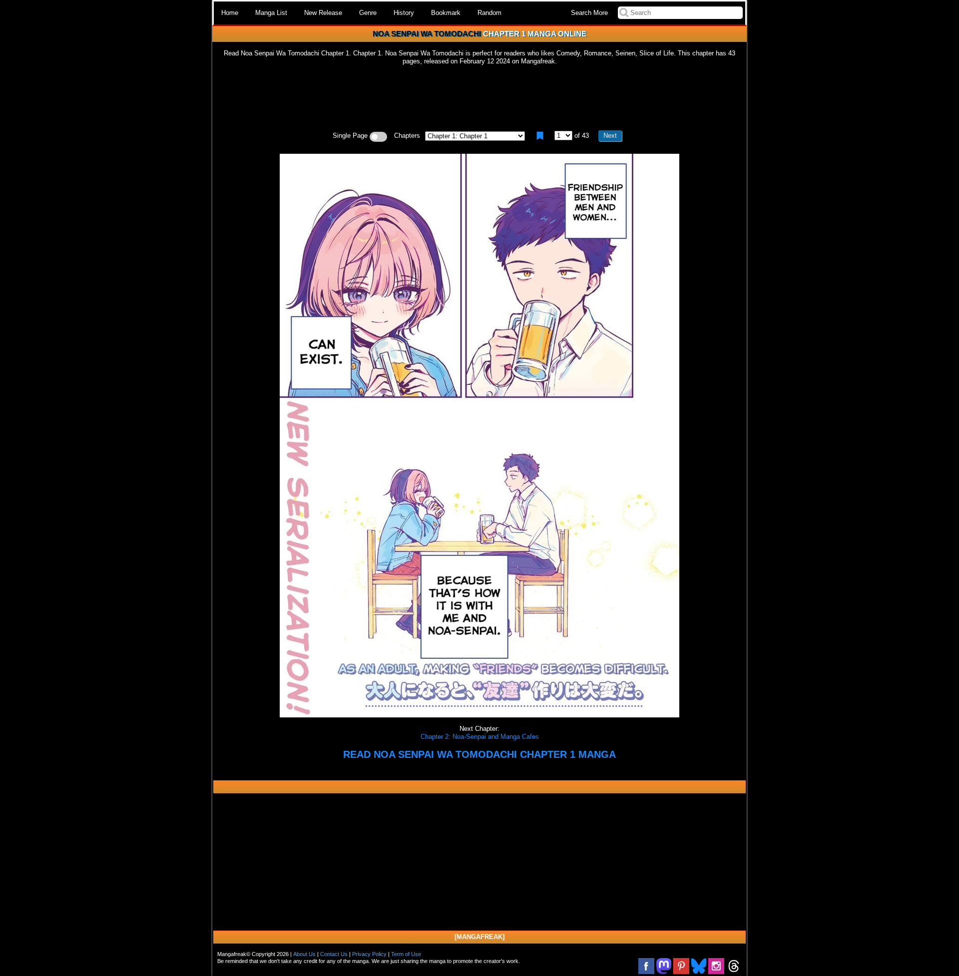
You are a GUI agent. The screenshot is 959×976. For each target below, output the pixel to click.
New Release (323, 12)
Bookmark (446, 12)
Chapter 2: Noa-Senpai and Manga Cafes (480, 736)
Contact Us (334, 954)
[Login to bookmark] (539, 135)
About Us (304, 954)
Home (229, 12)
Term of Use (406, 954)
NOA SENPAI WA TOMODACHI (427, 33)
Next (610, 135)
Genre (368, 12)
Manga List (271, 12)
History (404, 12)
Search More (589, 12)
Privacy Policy (369, 954)
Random (489, 12)
